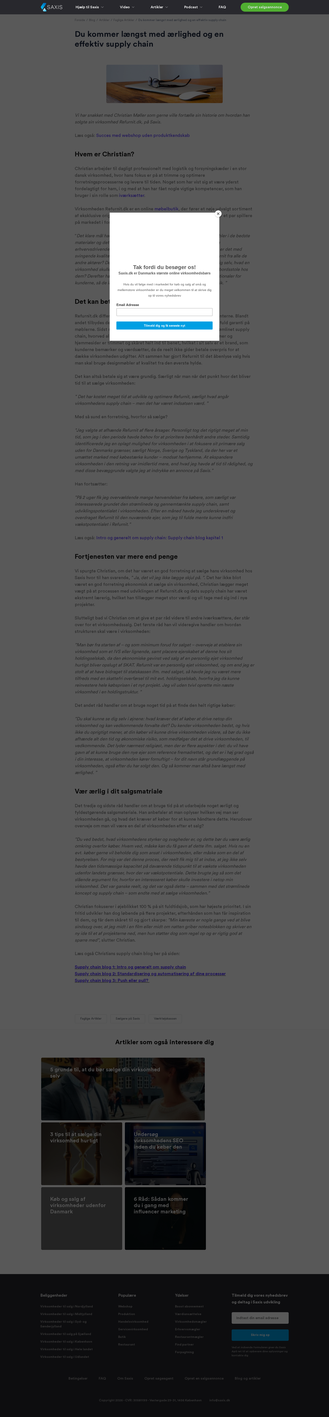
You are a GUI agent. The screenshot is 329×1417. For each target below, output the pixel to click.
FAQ (222, 7)
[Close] (218, 213)
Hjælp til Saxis (87, 7)
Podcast (191, 7)
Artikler (157, 7)
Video (125, 7)
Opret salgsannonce (265, 7)
